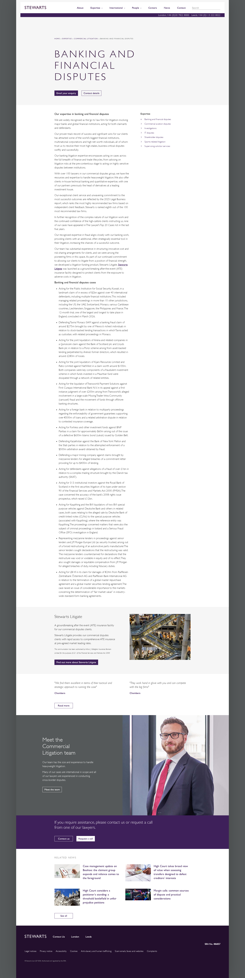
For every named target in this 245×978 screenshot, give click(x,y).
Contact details (91, 93)
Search (219, 8)
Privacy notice (46, 951)
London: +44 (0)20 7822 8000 (173, 15)
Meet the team (52, 789)
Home (57, 39)
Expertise (67, 39)
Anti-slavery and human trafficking (96, 951)
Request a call (85, 838)
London (75, 936)
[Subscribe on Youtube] (218, 935)
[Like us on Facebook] (211, 936)
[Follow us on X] (205, 935)
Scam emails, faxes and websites (129, 951)
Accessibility (61, 951)
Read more (63, 705)
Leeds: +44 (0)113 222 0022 (205, 15)
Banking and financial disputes (157, 119)
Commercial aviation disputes (157, 124)
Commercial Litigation (86, 39)
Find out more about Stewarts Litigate (76, 662)
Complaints (152, 951)
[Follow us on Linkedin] (192, 935)
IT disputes (149, 133)
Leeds (88, 936)
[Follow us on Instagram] (199, 936)
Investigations (150, 128)
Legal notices (30, 951)
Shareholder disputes (153, 137)
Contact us (63, 838)
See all (63, 915)
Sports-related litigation (154, 141)
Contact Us (59, 936)
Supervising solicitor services (157, 146)
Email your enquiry (66, 93)
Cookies (74, 951)
